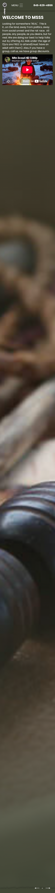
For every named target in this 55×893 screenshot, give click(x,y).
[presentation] (37, 888)
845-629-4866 (43, 5)
